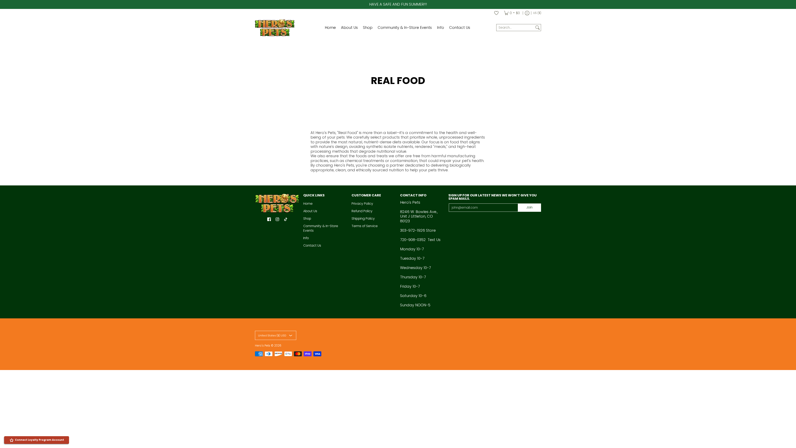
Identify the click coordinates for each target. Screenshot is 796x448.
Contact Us (312, 245)
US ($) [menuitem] (537, 13)
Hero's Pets (262, 346)
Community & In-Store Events (320, 228)
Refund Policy (362, 211)
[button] (269, 220)
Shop (307, 218)
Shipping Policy (363, 218)
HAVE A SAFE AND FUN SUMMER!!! (398, 4)
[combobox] (515, 27)
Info (306, 238)
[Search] (537, 27)
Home (308, 203)
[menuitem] (512, 13)
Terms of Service (365, 226)
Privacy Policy (362, 203)
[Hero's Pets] (274, 27)
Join (529, 207)
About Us (310, 211)
